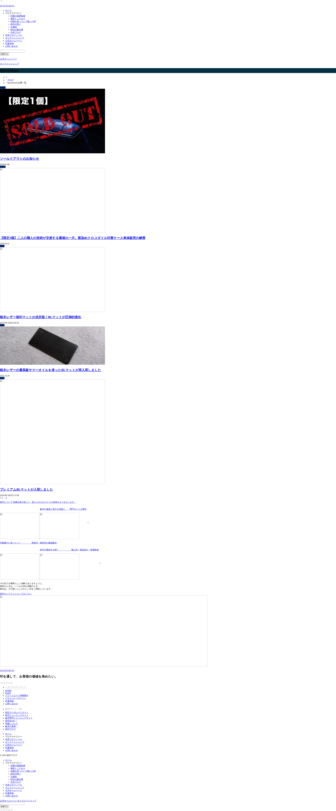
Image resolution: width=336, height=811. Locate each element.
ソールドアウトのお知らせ (19, 158)
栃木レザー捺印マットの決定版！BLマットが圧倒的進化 (40, 317)
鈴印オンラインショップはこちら (16, 594)
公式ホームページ (13, 41)
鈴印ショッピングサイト (16, 715)
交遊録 (13, 27)
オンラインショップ (14, 38)
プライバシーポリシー (15, 698)
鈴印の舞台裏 (16, 30)
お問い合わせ (11, 46)
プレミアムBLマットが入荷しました (26, 489)
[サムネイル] (52, 152)
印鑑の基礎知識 (17, 16)
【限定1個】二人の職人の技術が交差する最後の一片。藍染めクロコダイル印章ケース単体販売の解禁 (72, 238)
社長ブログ (15, 32)
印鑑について (11, 723)
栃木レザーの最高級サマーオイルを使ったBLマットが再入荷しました (50, 370)
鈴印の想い (15, 24)
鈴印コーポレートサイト (16, 712)
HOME (8, 691)
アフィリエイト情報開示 (16, 695)
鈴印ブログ (10, 729)
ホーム (8, 10)
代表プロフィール (13, 35)
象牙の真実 (10, 726)
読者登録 (9, 43)
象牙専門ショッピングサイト (19, 718)
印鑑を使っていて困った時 (23, 21)
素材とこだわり (17, 19)
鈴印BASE (10, 721)
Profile (8, 693)
